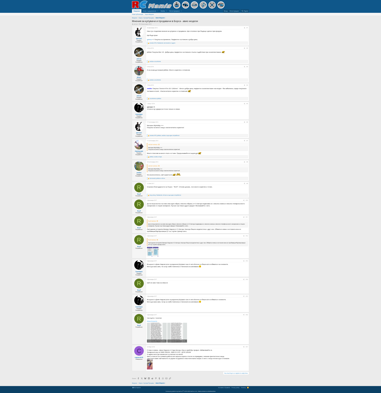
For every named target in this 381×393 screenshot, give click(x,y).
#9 (247, 183)
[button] (157, 11)
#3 (247, 66)
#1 (247, 28)
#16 (247, 315)
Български (137, 387)
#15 (247, 296)
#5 (247, 103)
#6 (247, 122)
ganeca (149, 39)
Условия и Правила (224, 387)
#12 (247, 236)
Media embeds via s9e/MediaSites (207, 391)
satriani (136, 24)
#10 (247, 200)
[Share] (244, 28)
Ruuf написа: (152, 221)
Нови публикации (137, 14)
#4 (247, 85)
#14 (247, 279)
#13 (247, 261)
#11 (247, 217)
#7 (247, 140)
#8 (247, 162)
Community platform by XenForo (181, 391)
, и (156, 157)
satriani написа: (153, 144)
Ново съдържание (149, 11)
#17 (247, 347)
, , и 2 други (162, 43)
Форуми (136, 11)
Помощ (243, 387)
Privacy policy (235, 387)
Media (163, 11)
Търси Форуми (149, 14)
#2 (247, 48)
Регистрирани (174, 11)
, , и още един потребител (164, 135)
